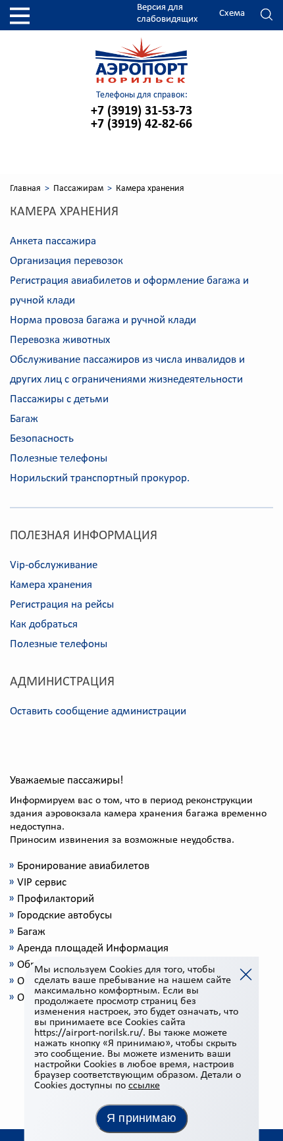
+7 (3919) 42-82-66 (141, 124)
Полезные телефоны (58, 458)
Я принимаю (141, 1118)
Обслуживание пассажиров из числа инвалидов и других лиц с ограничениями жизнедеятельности (127, 369)
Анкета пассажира (53, 241)
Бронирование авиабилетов (83, 866)
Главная (25, 189)
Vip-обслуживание (53, 565)
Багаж (24, 419)
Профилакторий (55, 899)
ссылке (144, 1085)
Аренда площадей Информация (92, 948)
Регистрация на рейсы (62, 604)
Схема (232, 13)
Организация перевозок (66, 261)
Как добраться (44, 624)
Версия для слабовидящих (167, 13)
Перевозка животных (60, 340)
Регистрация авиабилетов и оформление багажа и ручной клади (129, 290)
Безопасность (42, 438)
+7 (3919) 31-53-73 (141, 111)
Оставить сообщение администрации (98, 711)
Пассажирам (78, 189)
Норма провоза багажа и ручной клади (103, 320)
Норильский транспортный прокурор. (100, 478)
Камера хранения (51, 585)
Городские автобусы (64, 915)
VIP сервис (41, 882)
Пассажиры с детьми (59, 399)
